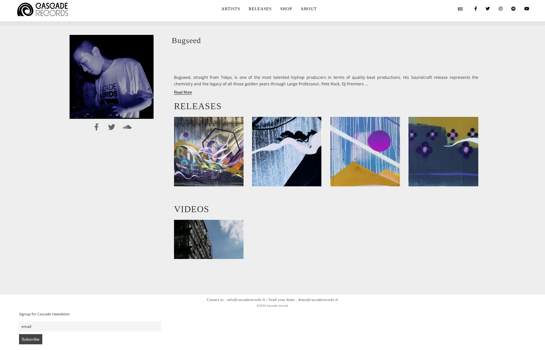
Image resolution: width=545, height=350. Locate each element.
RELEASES (260, 9)
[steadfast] (287, 152)
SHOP (286, 9)
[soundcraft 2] (209, 152)
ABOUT (309, 9)
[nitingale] (365, 152)
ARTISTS (230, 9)
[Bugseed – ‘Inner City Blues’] (209, 239)
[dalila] (443, 152)
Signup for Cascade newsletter (44, 314)
